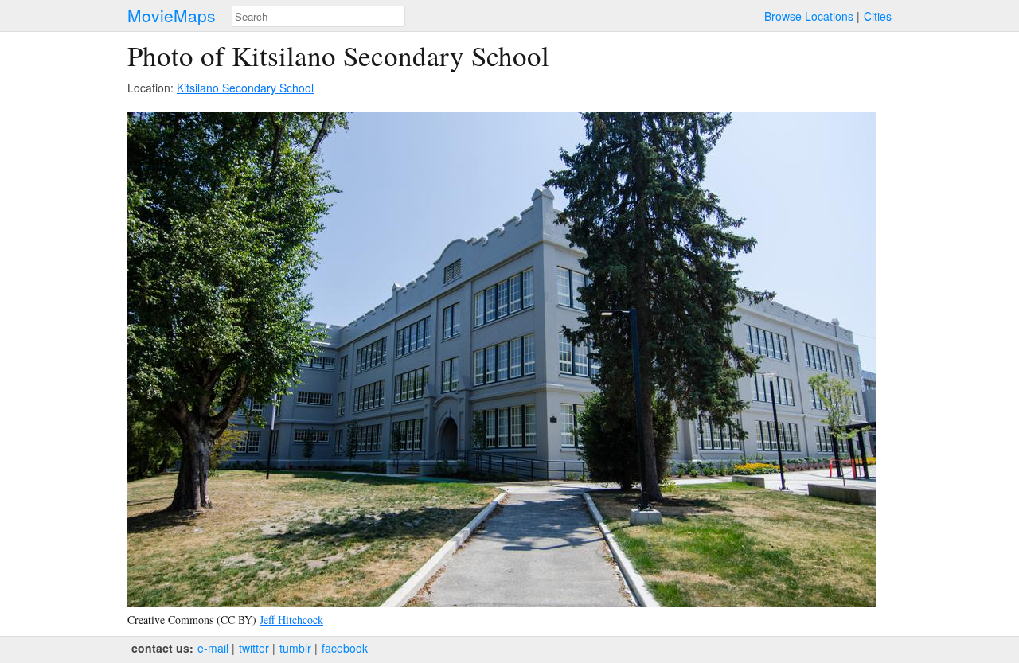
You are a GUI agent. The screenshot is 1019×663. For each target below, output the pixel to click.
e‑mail (212, 648)
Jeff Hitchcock (291, 619)
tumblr (295, 648)
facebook (345, 648)
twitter (254, 648)
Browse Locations (808, 16)
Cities (878, 16)
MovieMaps (171, 15)
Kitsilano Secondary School (245, 88)
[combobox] (318, 16)
